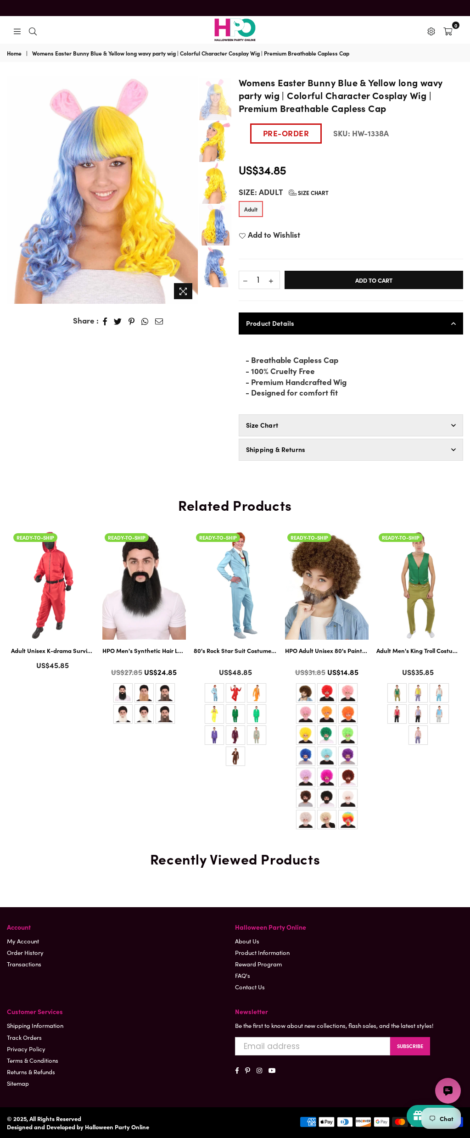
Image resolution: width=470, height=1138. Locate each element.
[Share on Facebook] (105, 320)
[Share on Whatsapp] (145, 320)
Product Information (262, 952)
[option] (102, 190)
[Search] (33, 30)
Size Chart (313, 192)
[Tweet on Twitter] (118, 320)
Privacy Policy (26, 1048)
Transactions (24, 963)
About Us (247, 941)
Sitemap (18, 1083)
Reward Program (258, 963)
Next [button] (190, 190)
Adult (250, 209)
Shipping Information (35, 1025)
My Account (23, 941)
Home (14, 53)
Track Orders (24, 1037)
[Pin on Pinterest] (132, 320)
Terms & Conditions (32, 1060)
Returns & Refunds (31, 1071)
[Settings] (431, 30)
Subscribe (410, 1045)
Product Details (270, 323)
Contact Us (250, 986)
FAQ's (242, 975)
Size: (284, 192)
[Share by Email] (159, 320)
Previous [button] (14, 183)
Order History (25, 952)
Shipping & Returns (276, 449)
